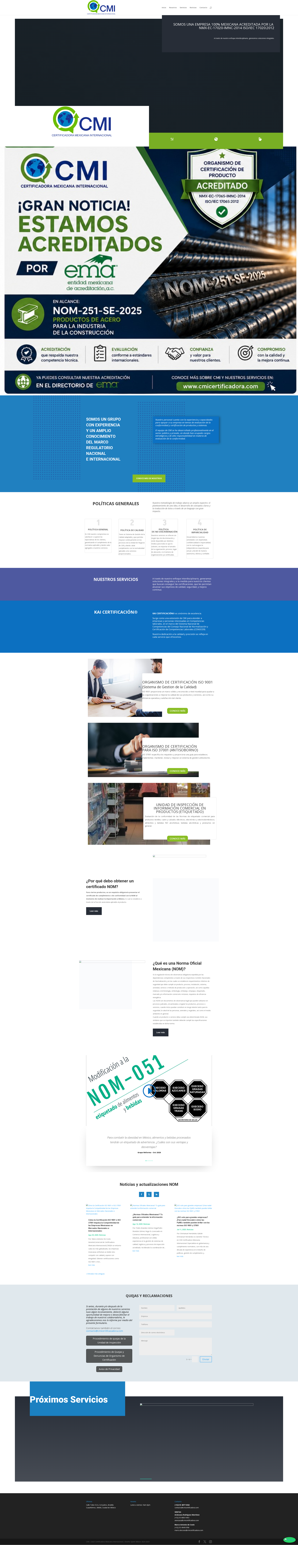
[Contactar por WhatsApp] (289, 1540)
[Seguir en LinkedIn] (156, 1194)
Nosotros (173, 8)
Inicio (164, 8)
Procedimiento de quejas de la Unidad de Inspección (109, 1340)
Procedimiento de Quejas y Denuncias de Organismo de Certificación (109, 1355)
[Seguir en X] (149, 1194)
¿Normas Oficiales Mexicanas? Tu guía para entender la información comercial (148, 1217)
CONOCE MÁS (177, 710)
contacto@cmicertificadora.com (187, 1507)
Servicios (183, 8)
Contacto (203, 8)
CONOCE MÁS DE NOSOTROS (149, 478)
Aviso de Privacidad (109, 1369)
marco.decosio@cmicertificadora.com (189, 1530)
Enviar (205, 1359)
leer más (91, 1265)
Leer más (94, 911)
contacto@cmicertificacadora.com (104, 1330)
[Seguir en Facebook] (141, 1194)
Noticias (193, 8)
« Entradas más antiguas (95, 1274)
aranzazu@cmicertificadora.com (187, 1520)
